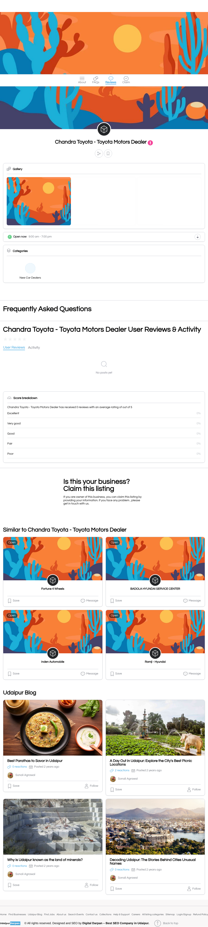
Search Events (76, 914)
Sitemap (170, 914)
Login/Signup (184, 914)
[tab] (14, 347)
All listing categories (153, 914)
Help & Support (121, 914)
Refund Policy (200, 914)
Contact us (92, 914)
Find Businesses (17, 914)
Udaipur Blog (35, 914)
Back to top (170, 923)
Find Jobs (49, 914)
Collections (106, 914)
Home (3, 914)
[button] (99, 153)
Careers (136, 914)
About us (61, 914)
